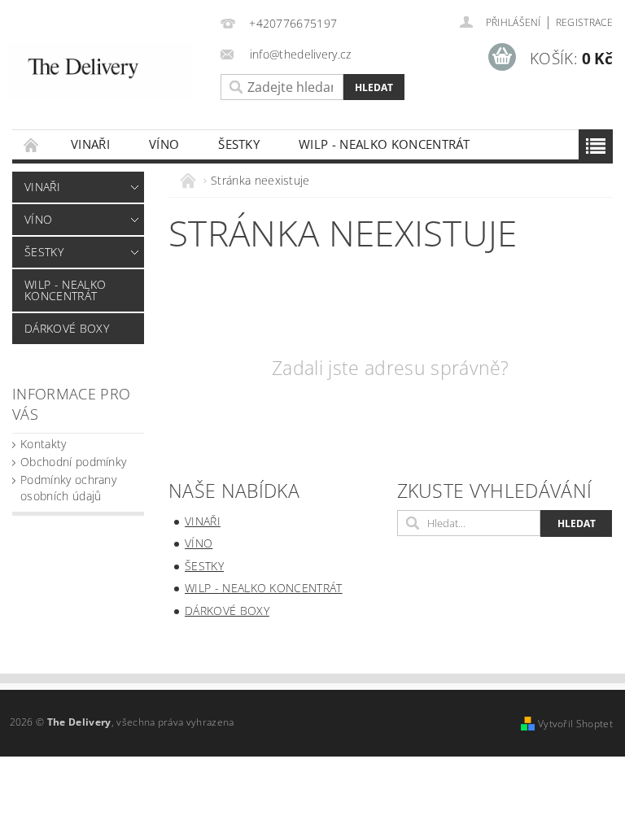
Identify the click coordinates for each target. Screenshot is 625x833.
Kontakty (43, 443)
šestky (239, 144)
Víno (164, 144)
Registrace (584, 22)
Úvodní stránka (31, 144)
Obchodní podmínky (73, 461)
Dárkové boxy (66, 328)
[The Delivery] (100, 70)
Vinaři (90, 144)
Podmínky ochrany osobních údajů (68, 488)
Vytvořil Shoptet (575, 724)
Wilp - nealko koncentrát (384, 144)
